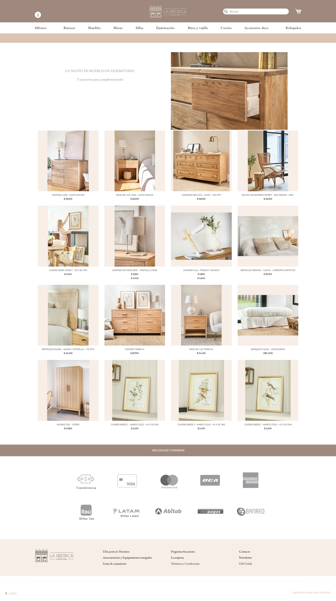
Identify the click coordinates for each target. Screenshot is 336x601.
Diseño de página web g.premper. (312, 592)
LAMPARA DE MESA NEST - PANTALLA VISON (134, 270)
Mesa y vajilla (198, 27)
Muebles (94, 27)
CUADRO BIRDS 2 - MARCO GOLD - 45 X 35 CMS (134, 424)
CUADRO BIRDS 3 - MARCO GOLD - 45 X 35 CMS (201, 424)
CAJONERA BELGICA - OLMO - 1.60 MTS (201, 195)
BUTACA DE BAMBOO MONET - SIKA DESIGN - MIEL (268, 195)
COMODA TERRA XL (134, 349)
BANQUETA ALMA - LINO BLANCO (268, 349)
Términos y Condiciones (185, 564)
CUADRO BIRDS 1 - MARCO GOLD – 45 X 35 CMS (268, 424)
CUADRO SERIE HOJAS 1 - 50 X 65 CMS (68, 270)
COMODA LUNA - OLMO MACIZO (68, 195)
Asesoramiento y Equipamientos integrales (127, 557)
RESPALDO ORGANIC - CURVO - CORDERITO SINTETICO (268, 270)
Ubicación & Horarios (116, 551)
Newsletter (245, 557)
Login (13, 593)
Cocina (226, 27)
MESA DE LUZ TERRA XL (201, 349)
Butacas (69, 27)
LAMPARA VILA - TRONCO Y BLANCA (201, 270)
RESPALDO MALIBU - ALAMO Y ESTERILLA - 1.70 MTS (68, 349)
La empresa (177, 557)
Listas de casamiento (114, 564)
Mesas (118, 27)
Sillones (40, 27)
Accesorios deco (256, 27)
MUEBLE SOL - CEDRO (68, 424)
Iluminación (165, 27)
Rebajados (293, 27)
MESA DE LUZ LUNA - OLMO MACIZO (134, 195)
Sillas (139, 27)
